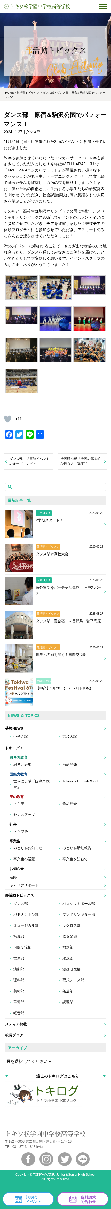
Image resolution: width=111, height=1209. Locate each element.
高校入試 (69, 736)
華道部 (18, 1002)
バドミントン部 (26, 914)
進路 (13, 877)
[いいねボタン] (8, 419)
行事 (13, 824)
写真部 (18, 936)
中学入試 (20, 736)
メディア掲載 (16, 1024)
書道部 (18, 958)
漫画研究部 (71, 969)
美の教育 (17, 797)
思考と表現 (22, 764)
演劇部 (18, 969)
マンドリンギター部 (78, 914)
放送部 (67, 947)
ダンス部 (20, 904)
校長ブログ (14, 1035)
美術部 (18, 991)
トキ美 (18, 804)
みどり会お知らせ (27, 848)
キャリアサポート (24, 885)
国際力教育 (19, 774)
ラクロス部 (71, 925)
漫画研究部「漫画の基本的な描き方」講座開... (80, 461)
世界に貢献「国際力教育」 (31, 784)
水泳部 (67, 958)
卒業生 (15, 841)
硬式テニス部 (73, 980)
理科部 (18, 980)
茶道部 (67, 991)
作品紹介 (69, 804)
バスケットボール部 (78, 904)
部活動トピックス (19, 895)
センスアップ (24, 815)
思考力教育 (19, 757)
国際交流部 (22, 947)
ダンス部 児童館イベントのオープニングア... (29, 461)
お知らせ (17, 869)
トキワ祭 (20, 831)
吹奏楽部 (69, 936)
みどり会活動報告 (76, 848)
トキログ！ (14, 748)
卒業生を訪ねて (75, 859)
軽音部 (18, 1013)
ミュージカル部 (26, 925)
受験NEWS (14, 728)
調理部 (67, 1002)
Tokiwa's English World (81, 781)
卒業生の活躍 (24, 859)
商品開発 (69, 764)
